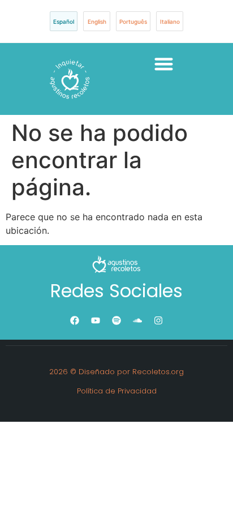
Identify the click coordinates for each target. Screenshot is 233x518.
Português (133, 21)
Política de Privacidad (117, 391)
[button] (164, 64)
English (97, 21)
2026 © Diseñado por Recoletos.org (116, 371)
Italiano (170, 21)
